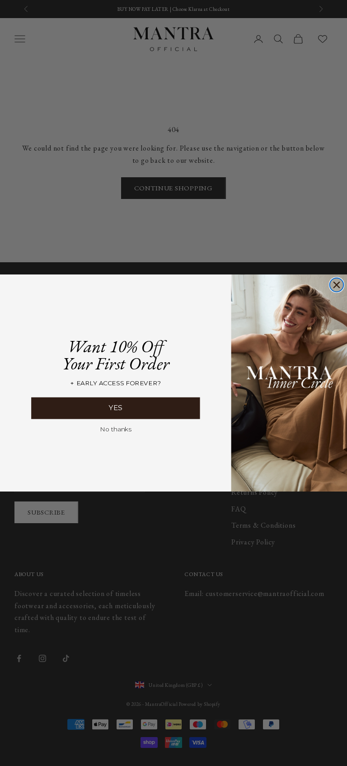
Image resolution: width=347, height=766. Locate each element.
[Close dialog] (337, 285)
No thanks (115, 429)
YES (115, 408)
